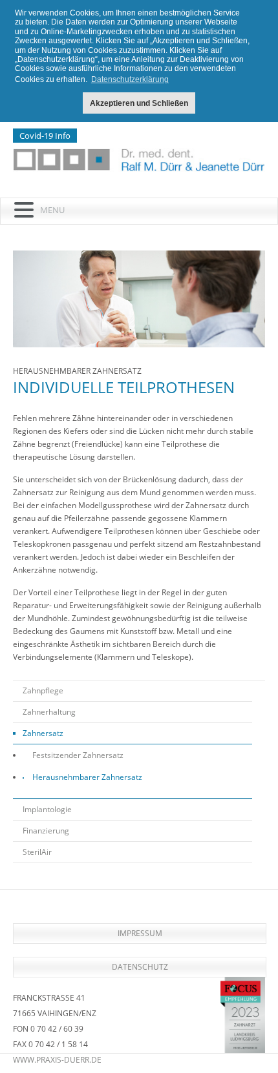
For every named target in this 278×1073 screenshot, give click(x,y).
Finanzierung (46, 830)
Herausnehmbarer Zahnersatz (87, 777)
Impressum (140, 933)
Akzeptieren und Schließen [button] (139, 103)
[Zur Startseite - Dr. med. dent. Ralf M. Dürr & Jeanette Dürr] (139, 160)
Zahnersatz (43, 733)
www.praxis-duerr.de (57, 1059)
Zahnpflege (43, 690)
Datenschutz (140, 966)
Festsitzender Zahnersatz (77, 755)
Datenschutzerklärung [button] (130, 79)
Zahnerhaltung (49, 711)
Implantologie (47, 809)
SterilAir (37, 851)
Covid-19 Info (44, 135)
